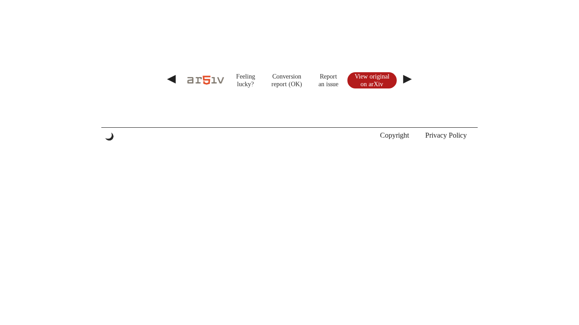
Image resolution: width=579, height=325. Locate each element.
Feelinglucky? (245, 80)
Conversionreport (286, 80)
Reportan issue (328, 80)
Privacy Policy (446, 135)
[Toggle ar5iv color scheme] (109, 136)
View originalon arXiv (372, 80)
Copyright (394, 135)
